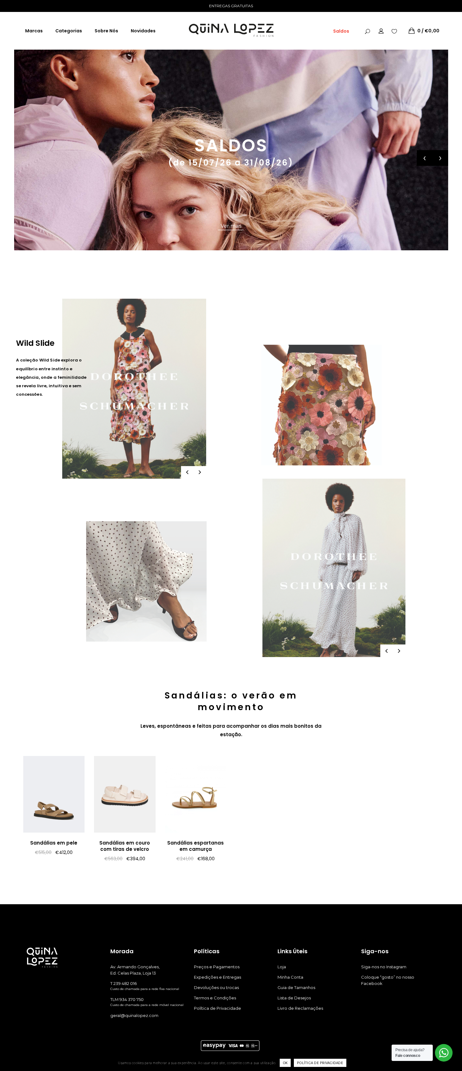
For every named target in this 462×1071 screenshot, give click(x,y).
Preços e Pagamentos (216, 966)
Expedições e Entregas (217, 977)
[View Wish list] (394, 31)
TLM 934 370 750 (127, 999)
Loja (282, 966)
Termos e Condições (215, 997)
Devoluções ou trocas (216, 987)
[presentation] (424, 158)
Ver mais (231, 226)
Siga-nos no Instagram (383, 966)
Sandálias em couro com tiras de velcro (124, 846)
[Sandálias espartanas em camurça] (196, 794)
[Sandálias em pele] (54, 794)
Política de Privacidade (217, 1008)
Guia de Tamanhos (296, 987)
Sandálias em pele (53, 843)
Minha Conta (290, 977)
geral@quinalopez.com (134, 1015)
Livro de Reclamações (300, 1008)
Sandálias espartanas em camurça (195, 846)
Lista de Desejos (294, 997)
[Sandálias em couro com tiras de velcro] (125, 794)
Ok (285, 1063)
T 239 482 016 (123, 983)
